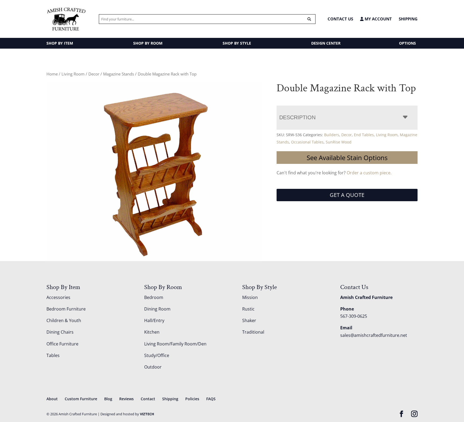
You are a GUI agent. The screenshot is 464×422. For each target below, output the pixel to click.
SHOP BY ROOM (147, 43)
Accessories (58, 297)
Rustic (248, 309)
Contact (148, 398)
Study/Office (156, 355)
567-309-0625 (353, 316)
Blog (108, 398)
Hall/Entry (154, 320)
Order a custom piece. (369, 173)
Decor (93, 74)
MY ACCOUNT (378, 19)
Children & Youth (63, 320)
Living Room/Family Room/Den (175, 344)
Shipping (408, 19)
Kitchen (152, 332)
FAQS (211, 398)
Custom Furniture (81, 398)
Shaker (249, 320)
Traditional (253, 332)
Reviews (126, 398)
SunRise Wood (338, 142)
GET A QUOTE (347, 195)
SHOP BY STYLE (237, 43)
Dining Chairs (60, 332)
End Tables (364, 134)
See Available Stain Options (347, 157)
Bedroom (153, 297)
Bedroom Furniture (66, 309)
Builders (331, 134)
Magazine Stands (118, 74)
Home (52, 74)
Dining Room (157, 309)
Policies (192, 398)
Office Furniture (62, 344)
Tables (53, 355)
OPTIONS (407, 43)
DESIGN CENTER (325, 43)
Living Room (73, 74)
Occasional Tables (307, 142)
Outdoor (153, 367)
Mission (250, 297)
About (52, 398)
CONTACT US (340, 19)
